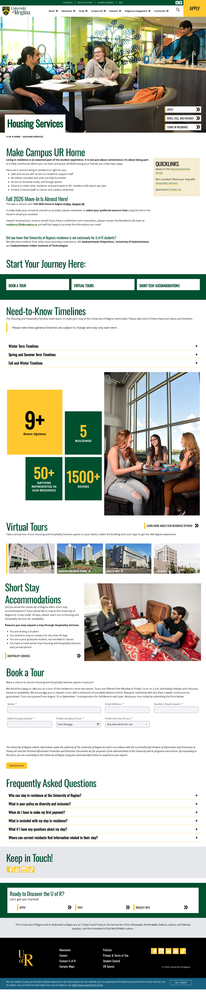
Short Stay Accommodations (159, 285)
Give (121, 2)
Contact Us (175, 189)
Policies (107, 950)
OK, (181, 982)
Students (67, 2)
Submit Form (16, 765)
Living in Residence (177, 127)
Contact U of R (67, 961)
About (52, 11)
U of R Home (13, 136)
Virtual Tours (83, 285)
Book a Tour (17, 285)
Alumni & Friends (105, 2)
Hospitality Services (167, 183)
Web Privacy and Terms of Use (87, 985)
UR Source (108, 966)
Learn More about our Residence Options (169, 526)
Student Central (111, 961)
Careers (63, 955)
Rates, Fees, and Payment (180, 118)
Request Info (143, 907)
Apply (170, 110)
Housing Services (33, 136)
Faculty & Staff (84, 2)
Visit (80, 907)
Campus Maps (66, 966)
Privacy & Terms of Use (115, 955)
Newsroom (65, 950)
